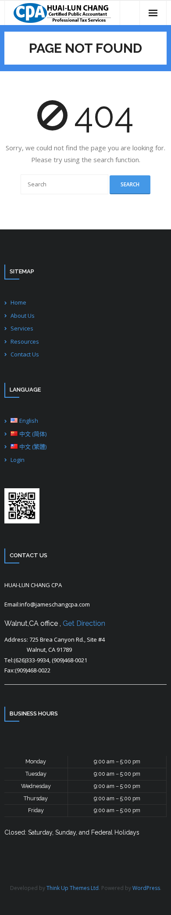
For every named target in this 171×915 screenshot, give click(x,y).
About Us (23, 316)
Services (22, 328)
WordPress (146, 888)
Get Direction (84, 623)
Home (18, 302)
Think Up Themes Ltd (72, 888)
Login (18, 460)
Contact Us (25, 354)
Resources (25, 341)
